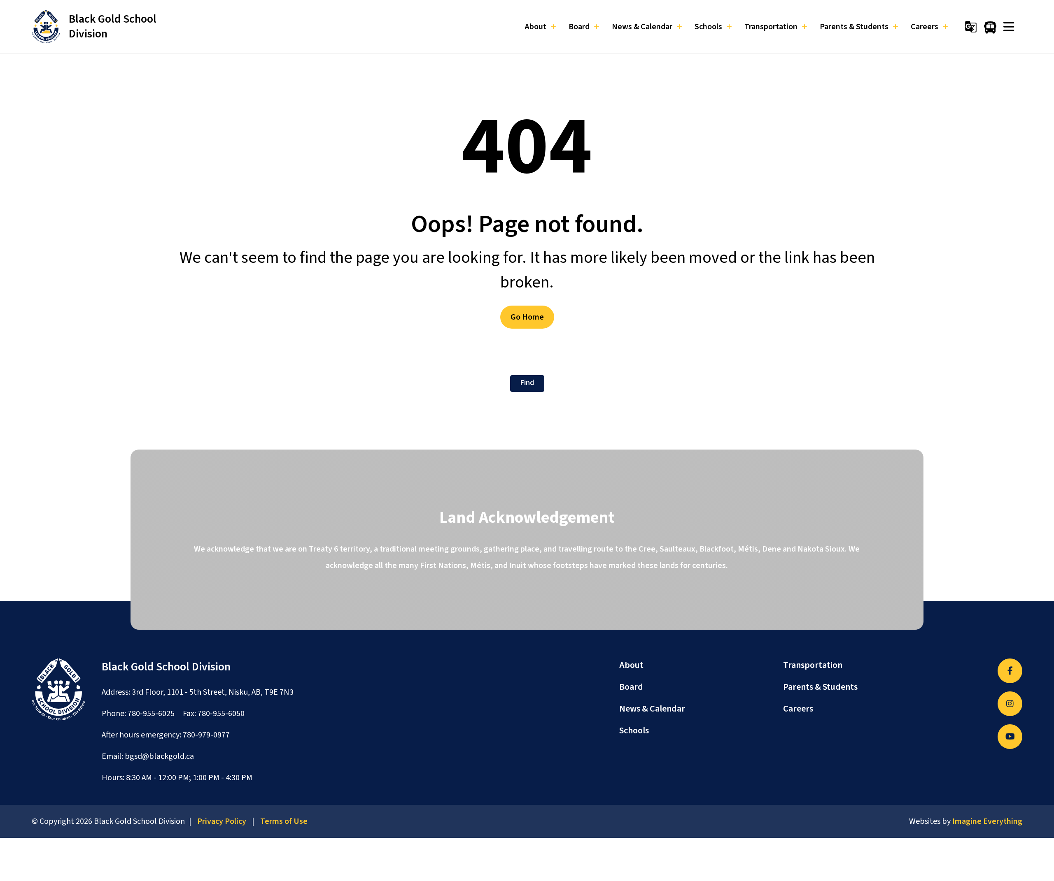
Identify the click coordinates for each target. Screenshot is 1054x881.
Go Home (527, 317)
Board (631, 686)
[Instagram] (1010, 703)
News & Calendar (652, 708)
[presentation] (1008, 27)
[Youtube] (1010, 736)
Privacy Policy (221, 821)
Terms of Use (284, 821)
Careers (798, 708)
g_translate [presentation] (971, 27)
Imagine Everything (987, 821)
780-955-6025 (151, 713)
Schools (634, 730)
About (631, 665)
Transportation (812, 665)
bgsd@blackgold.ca (159, 756)
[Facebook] (1010, 670)
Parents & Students (820, 686)
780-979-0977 (206, 735)
